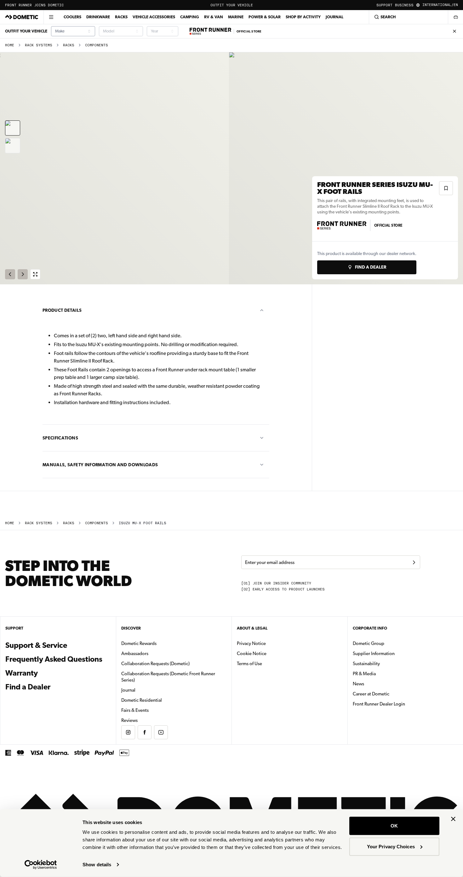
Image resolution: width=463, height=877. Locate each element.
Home (9, 45)
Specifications (60, 437)
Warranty (21, 673)
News (378, 684)
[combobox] (73, 31)
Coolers (72, 17)
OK (394, 825)
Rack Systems (38, 45)
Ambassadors (134, 653)
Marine (235, 17)
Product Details (62, 310)
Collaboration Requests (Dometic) (155, 663)
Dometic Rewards (139, 643)
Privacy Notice (251, 643)
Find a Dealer (27, 686)
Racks (121, 17)
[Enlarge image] (35, 274)
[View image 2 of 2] (12, 145)
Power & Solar (265, 17)
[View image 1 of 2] (12, 128)
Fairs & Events (135, 710)
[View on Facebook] (144, 732)
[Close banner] (453, 819)
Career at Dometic (391, 694)
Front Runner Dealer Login (379, 704)
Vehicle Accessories (154, 17)
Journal (334, 17)
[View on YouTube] (161, 732)
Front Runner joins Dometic (34, 5)
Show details (97, 864)
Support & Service (36, 645)
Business (404, 5)
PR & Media (384, 674)
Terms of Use (249, 663)
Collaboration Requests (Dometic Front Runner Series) (168, 677)
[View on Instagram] (128, 732)
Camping (189, 17)
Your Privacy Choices (391, 846)
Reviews (129, 720)
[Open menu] (51, 17)
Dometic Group (388, 643)
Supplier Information (374, 653)
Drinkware (98, 17)
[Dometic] (21, 17)
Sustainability (366, 663)
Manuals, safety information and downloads (100, 464)
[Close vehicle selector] (455, 17)
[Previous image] (116, 168)
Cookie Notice (251, 653)
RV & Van (213, 17)
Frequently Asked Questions (53, 659)
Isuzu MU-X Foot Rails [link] (142, 523)
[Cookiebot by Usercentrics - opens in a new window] (40, 864)
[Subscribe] (414, 562)
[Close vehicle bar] (454, 31)
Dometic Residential (161, 700)
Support (384, 5)
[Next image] (347, 168)
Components (96, 45)
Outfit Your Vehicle (231, 5)
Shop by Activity (303, 17)
